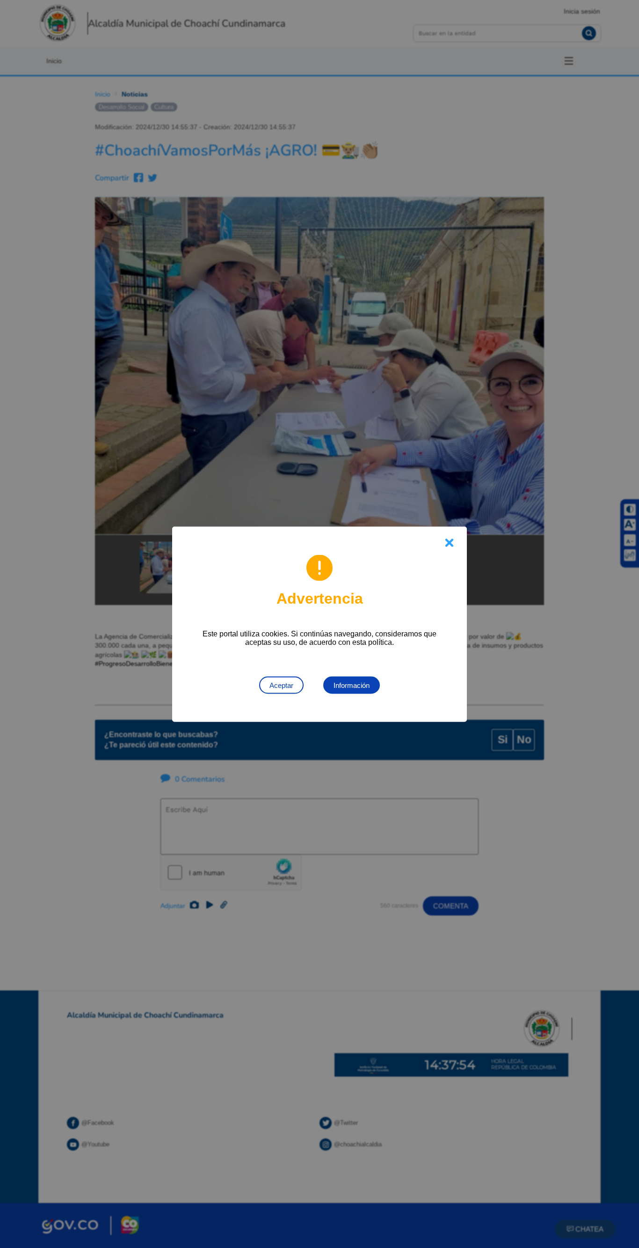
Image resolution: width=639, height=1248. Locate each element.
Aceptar (281, 685)
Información (352, 685)
